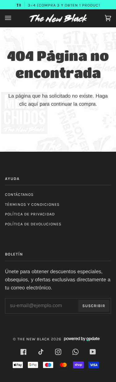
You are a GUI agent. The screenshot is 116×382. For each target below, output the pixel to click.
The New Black (33, 339)
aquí (33, 104)
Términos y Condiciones (32, 204)
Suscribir (93, 305)
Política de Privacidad (30, 214)
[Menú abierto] (14, 18)
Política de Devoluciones (33, 224)
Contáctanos (19, 194)
